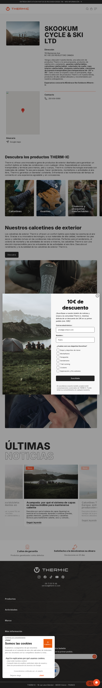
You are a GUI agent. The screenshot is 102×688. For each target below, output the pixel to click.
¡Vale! (41, 675)
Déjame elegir (15, 675)
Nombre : (59, 335)
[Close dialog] (97, 295)
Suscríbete (75, 378)
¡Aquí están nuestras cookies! (17, 661)
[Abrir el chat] (96, 682)
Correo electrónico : (64, 325)
